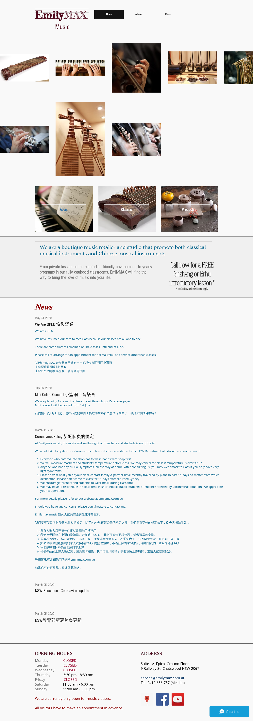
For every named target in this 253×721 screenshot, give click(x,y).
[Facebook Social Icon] (162, 699)
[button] (188, 209)
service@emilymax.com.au (163, 678)
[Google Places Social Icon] (147, 699)
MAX (61, 14)
